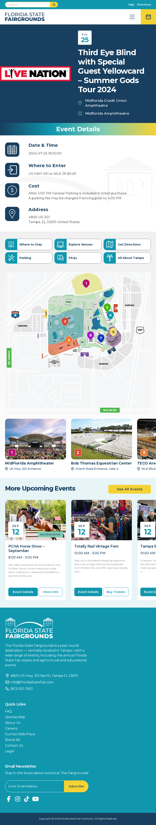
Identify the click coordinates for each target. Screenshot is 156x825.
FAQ (8, 711)
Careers (11, 728)
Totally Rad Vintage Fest (96, 546)
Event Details (23, 592)
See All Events (130, 489)
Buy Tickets (116, 592)
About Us (12, 723)
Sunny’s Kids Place (20, 734)
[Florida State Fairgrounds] (48, 628)
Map (131, 4)
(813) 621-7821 (22, 689)
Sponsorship (15, 717)
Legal (9, 751)
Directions (144, 4)
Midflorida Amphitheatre (107, 113)
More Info (50, 592)
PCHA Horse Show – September (26, 548)
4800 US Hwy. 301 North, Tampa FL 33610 (44, 676)
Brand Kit (12, 740)
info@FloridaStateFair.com (32, 682)
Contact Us (14, 745)
